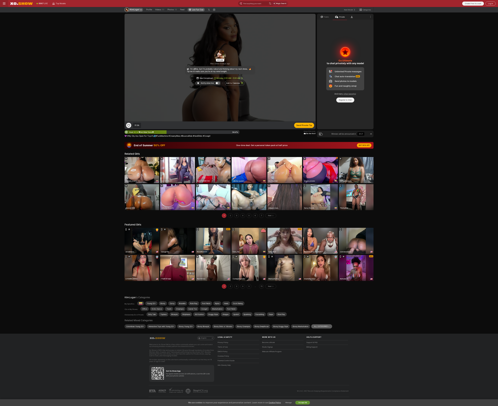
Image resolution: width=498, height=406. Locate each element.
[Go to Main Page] (21, 3)
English (203, 338)
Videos (159, 9)
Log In (490, 4)
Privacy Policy (223, 342)
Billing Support (311, 347)
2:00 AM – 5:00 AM (228, 78)
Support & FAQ (311, 342)
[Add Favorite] (128, 125)
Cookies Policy (223, 356)
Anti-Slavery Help (224, 365)
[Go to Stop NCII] (200, 391)
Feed (182, 9)
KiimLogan (130, 297)
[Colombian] (140, 303)
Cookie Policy (275, 403)
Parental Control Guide (226, 361)
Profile (149, 9)
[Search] (270, 3)
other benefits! (349, 94)
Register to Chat (345, 100)
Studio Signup (267, 347)
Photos (172, 9)
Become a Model (268, 342)
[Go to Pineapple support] (188, 391)
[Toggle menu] (4, 3)
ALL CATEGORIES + (321, 326)
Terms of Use (223, 347)
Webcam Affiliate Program (272, 351)
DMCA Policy (222, 351)
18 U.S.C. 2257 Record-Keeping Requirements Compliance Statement (323, 391)
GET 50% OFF (364, 145)
